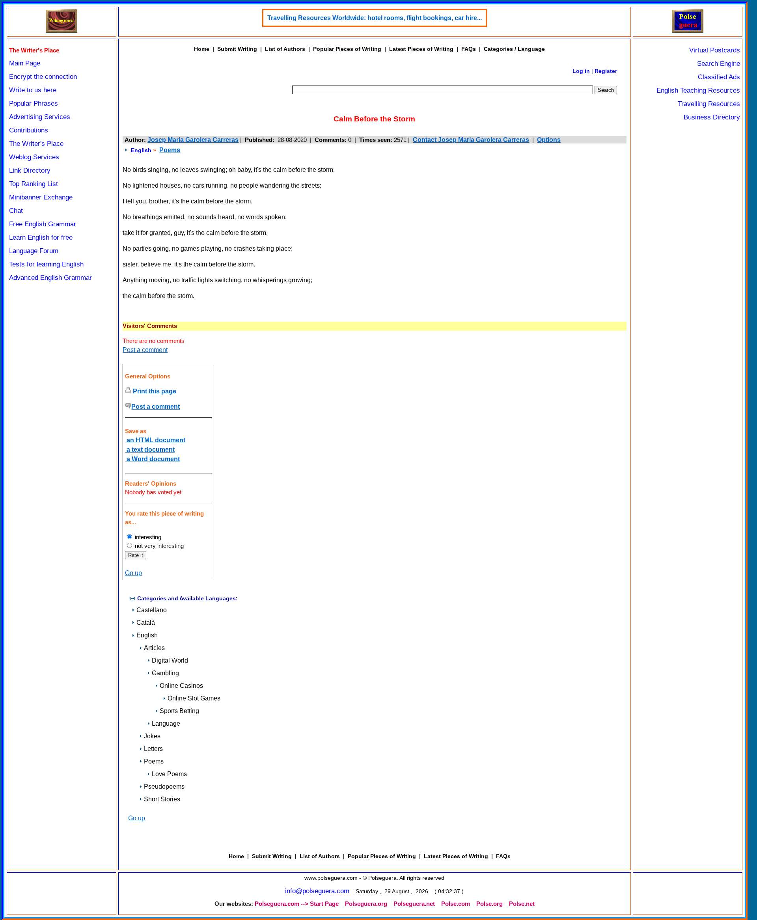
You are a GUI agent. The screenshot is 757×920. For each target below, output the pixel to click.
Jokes (152, 736)
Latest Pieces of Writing (421, 49)
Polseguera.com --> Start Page (297, 904)
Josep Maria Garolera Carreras (193, 139)
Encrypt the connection (43, 76)
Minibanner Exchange (41, 197)
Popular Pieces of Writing (347, 49)
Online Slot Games (194, 698)
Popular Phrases (33, 103)
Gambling (165, 673)
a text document (150, 449)
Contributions (28, 130)
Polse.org (489, 904)
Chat (16, 210)
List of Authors (285, 49)
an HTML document (155, 440)
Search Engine (718, 63)
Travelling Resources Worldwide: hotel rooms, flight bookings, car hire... (374, 18)
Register (606, 71)
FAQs (468, 49)
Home (201, 49)
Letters (153, 748)
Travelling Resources (709, 104)
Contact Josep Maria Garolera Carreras (471, 139)
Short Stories (162, 799)
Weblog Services (34, 157)
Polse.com (455, 904)
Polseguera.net (414, 904)
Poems (169, 150)
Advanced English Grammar (50, 277)
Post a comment (145, 349)
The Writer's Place (36, 143)
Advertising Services (39, 117)
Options (549, 139)
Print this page (154, 391)
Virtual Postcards (714, 50)
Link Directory (29, 170)
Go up (133, 573)
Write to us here (32, 90)
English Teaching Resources (698, 90)
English (141, 150)
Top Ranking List (33, 184)
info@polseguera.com (317, 891)
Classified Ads (719, 77)
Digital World (170, 660)
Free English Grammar (42, 224)
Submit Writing (237, 49)
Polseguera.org (366, 904)
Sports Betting (179, 711)
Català (145, 622)
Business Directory (712, 117)
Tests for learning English (46, 264)
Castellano (151, 610)
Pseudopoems (164, 786)
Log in (581, 71)
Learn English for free (41, 237)
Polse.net (522, 904)
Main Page (24, 63)
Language (166, 723)
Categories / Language (514, 49)
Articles (154, 647)
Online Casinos (181, 685)
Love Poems (169, 774)
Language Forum (33, 251)
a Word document (152, 459)
